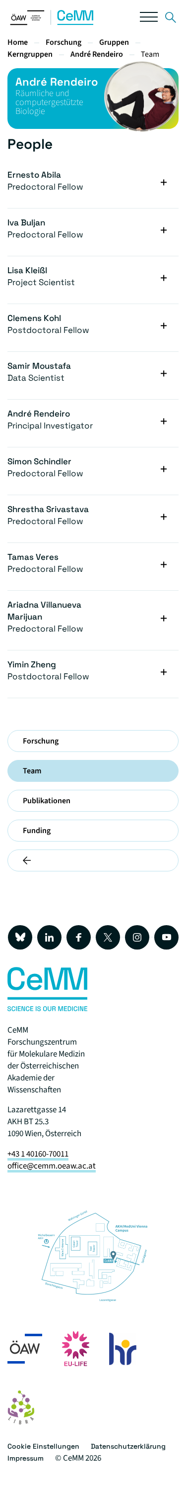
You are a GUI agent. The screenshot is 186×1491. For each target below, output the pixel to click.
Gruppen (114, 42)
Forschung (63, 42)
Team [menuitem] (32, 770)
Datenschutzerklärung (128, 1446)
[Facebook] (78, 937)
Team (150, 54)
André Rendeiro (96, 54)
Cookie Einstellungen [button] (43, 1446)
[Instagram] (137, 937)
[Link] (170, 19)
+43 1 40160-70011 (37, 1154)
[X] (108, 937)
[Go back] (93, 860)
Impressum (25, 1458)
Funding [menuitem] (37, 830)
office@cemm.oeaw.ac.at (51, 1166)
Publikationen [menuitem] (46, 800)
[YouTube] (166, 937)
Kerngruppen (30, 54)
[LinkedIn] (49, 937)
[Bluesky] (20, 937)
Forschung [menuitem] (41, 741)
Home (17, 42)
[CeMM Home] (52, 23)
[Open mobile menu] (149, 19)
